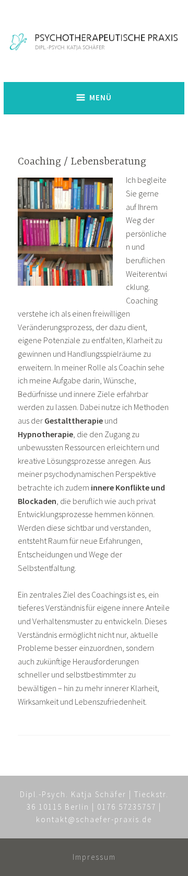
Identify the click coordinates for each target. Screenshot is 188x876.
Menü (100, 97)
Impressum (94, 857)
